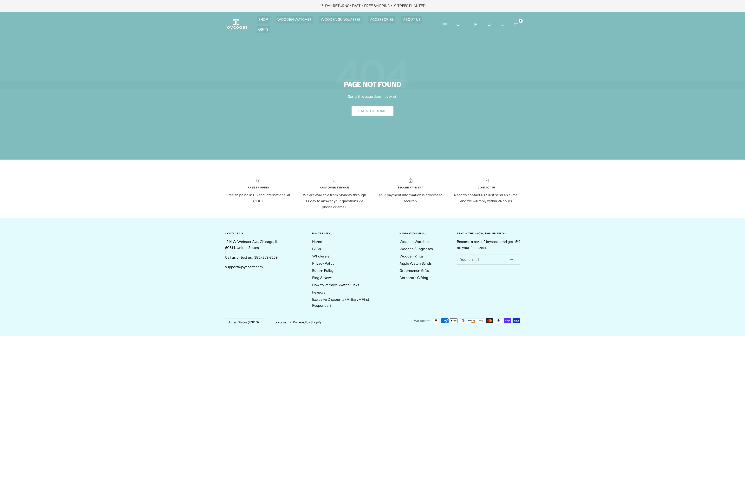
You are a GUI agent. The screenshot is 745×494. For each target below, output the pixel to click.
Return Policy (323, 271)
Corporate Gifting (413, 278)
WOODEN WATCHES (294, 19)
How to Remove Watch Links (335, 285)
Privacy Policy (323, 263)
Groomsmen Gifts (414, 271)
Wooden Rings (411, 256)
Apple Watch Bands (415, 263)
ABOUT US (412, 19)
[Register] (512, 259)
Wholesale (320, 256)
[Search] (458, 24)
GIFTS (263, 29)
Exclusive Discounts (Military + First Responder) (340, 302)
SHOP (263, 19)
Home (317, 242)
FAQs (316, 249)
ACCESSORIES (382, 19)
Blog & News (322, 278)
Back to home (372, 111)
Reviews (318, 292)
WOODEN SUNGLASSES (341, 19)
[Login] (502, 24)
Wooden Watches (414, 242)
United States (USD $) (243, 322)
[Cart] (515, 24)
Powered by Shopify (307, 322)
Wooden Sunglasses (416, 249)
